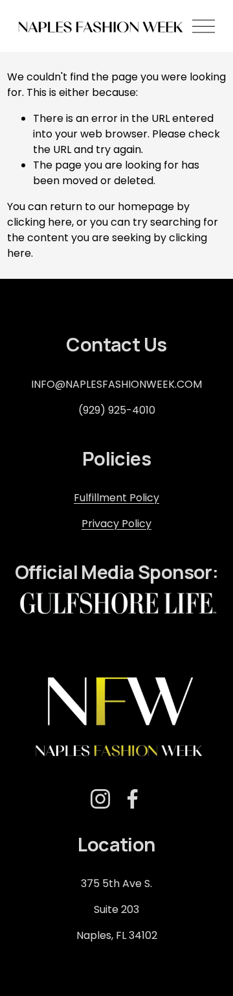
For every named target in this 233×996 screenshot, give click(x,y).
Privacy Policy (116, 523)
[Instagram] (100, 798)
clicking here (39, 222)
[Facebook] (132, 798)
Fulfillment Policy (116, 497)
